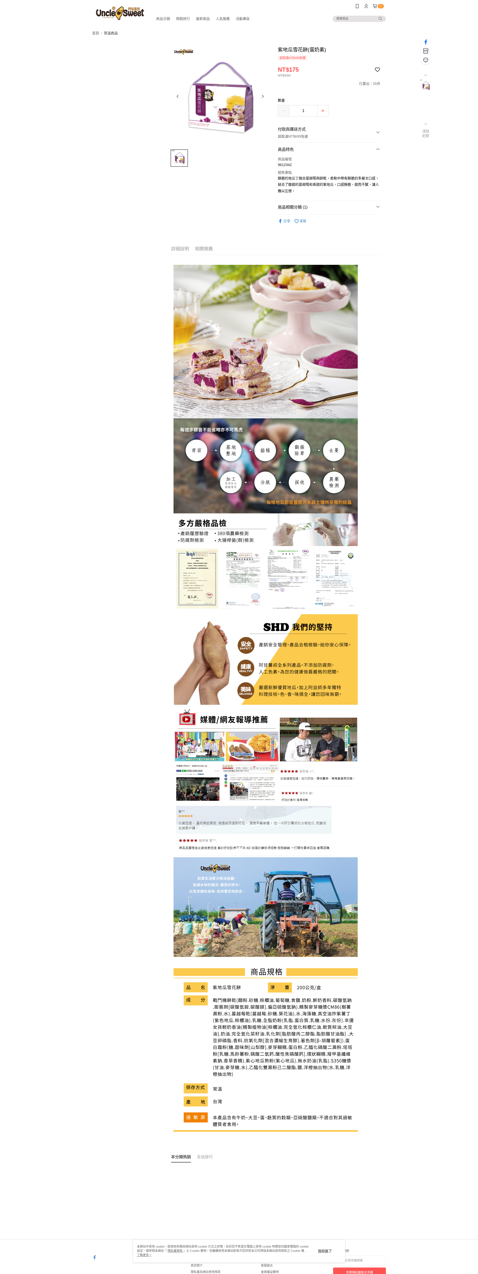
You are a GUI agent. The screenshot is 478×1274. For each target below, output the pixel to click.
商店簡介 (197, 1265)
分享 (286, 221)
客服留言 (267, 1265)
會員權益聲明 (270, 1272)
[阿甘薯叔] (119, 13)
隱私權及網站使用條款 (206, 1272)
